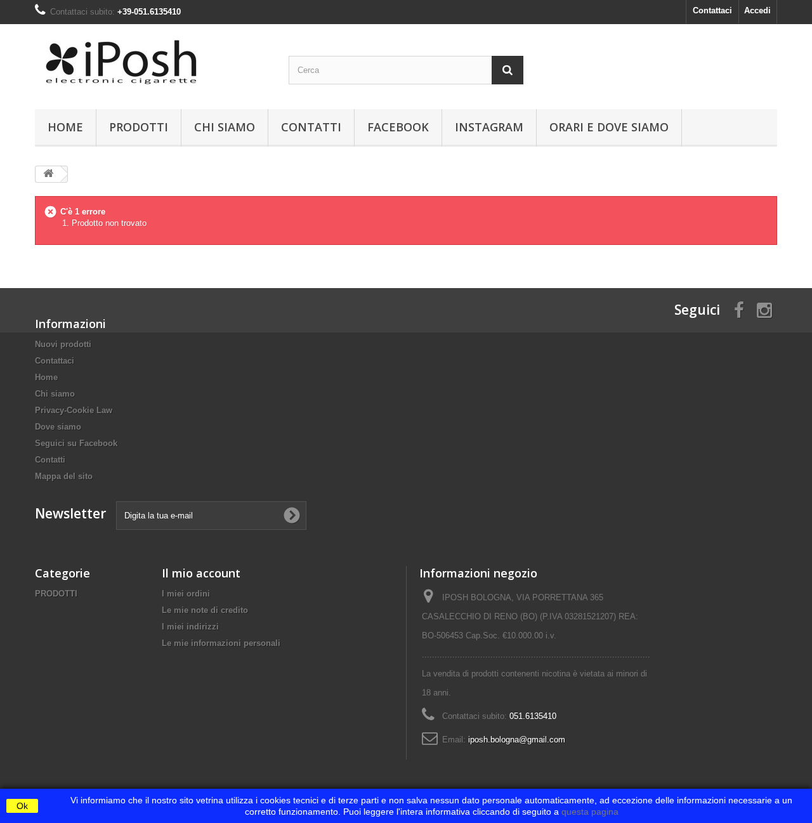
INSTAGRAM (489, 127)
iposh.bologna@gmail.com (516, 739)
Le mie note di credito (205, 610)
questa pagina (589, 812)
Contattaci (712, 10)
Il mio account (201, 573)
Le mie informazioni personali (221, 643)
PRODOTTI (138, 127)
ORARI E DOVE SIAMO (609, 127)
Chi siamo (224, 127)
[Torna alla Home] (48, 174)
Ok (22, 806)
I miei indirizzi (190, 626)
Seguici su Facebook (76, 443)
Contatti (311, 127)
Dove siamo (58, 426)
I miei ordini (186, 593)
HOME (65, 127)
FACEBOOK (398, 127)
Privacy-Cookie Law (73, 410)
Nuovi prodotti (63, 344)
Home (46, 377)
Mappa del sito (64, 476)
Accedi (757, 10)
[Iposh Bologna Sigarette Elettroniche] (152, 63)
